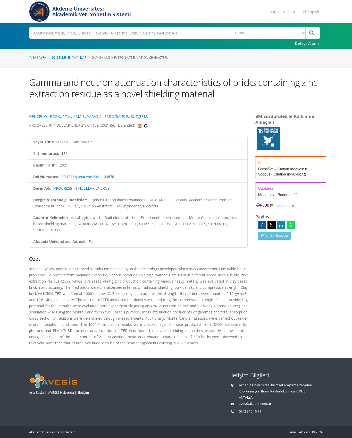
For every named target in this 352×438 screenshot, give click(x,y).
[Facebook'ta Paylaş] (262, 225)
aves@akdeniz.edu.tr (255, 403)
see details (285, 205)
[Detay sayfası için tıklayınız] (268, 137)
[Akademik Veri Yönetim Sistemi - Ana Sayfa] (40, 11)
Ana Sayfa (38, 57)
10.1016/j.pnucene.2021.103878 (88, 176)
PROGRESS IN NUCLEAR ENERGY (82, 188)
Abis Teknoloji (300, 432)
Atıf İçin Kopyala (276, 235)
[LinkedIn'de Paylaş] (281, 225)
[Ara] (311, 33)
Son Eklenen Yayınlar (68, 57)
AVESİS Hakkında (61, 392)
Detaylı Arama (307, 43)
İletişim (83, 392)
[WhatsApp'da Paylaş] (291, 225)
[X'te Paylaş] (271, 225)
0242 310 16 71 (250, 411)
